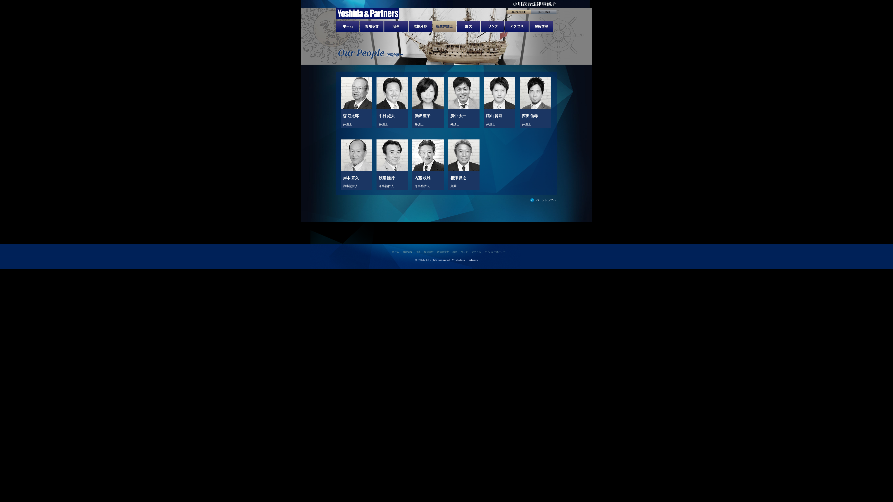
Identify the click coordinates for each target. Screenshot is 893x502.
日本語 (518, 12)
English (543, 12)
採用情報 (541, 26)
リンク (492, 26)
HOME (347, 26)
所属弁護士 (444, 26)
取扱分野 (420, 26)
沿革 (396, 26)
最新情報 (371, 26)
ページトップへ (546, 200)
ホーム (395, 252)
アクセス (517, 26)
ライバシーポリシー (495, 252)
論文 (468, 26)
